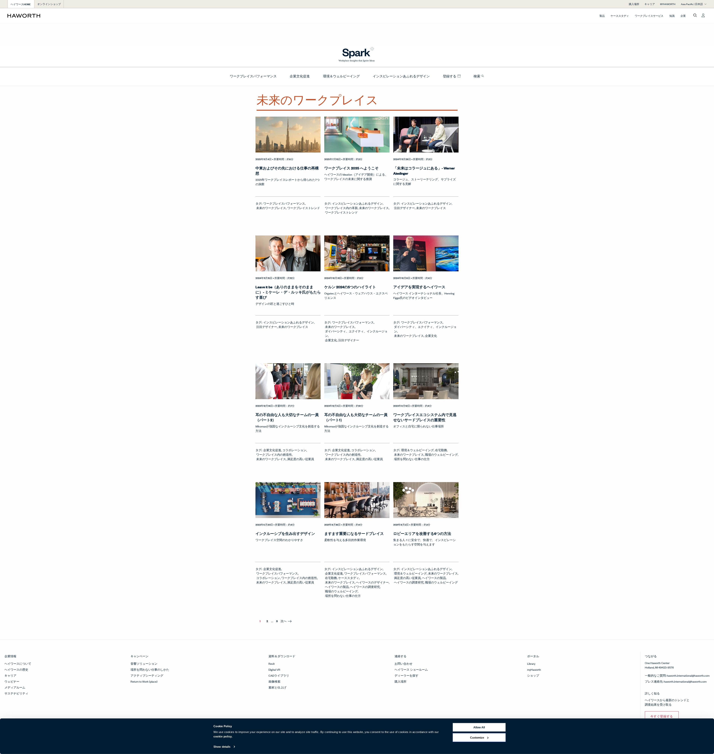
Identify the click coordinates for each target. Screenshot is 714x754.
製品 (602, 15)
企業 (683, 15)
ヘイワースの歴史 (16, 669)
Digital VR (274, 669)
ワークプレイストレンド (303, 208)
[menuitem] (252, 76)
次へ (284, 621)
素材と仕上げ (277, 687)
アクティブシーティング (147, 675)
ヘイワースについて (17, 663)
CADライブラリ (278, 675)
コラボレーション (294, 450)
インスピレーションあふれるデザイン (401, 76)
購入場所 (400, 681)
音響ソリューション (144, 663)
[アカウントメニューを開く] (703, 15)
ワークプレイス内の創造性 (274, 454)
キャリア (10, 675)
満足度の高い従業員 (300, 459)
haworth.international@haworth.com (688, 675)
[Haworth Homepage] (77, 15)
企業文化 (331, 340)
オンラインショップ (49, 4)
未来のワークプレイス (271, 208)
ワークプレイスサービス (649, 15)
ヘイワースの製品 (337, 587)
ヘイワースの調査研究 (365, 587)
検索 (477, 76)
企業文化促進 (300, 76)
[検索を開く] (695, 15)
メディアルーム (14, 687)
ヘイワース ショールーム (411, 669)
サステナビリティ (16, 693)
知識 (672, 15)
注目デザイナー (404, 208)
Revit (271, 663)
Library (531, 663)
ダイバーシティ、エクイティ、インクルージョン (356, 333)
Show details (221, 746)
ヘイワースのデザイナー (372, 582)
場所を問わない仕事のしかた (150, 669)
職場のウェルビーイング (441, 454)
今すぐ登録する (661, 716)
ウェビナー (11, 681)
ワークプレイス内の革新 (341, 208)
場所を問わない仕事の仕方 (412, 459)
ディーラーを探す (406, 675)
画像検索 (274, 681)
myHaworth (534, 669)
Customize (477, 737)
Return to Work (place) (144, 681)
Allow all (479, 727)
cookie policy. (222, 736)
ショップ (533, 675)
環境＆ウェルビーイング (341, 76)
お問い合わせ (403, 663)
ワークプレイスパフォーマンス (253, 76)
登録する (450, 76)
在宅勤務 (441, 450)
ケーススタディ (620, 15)
